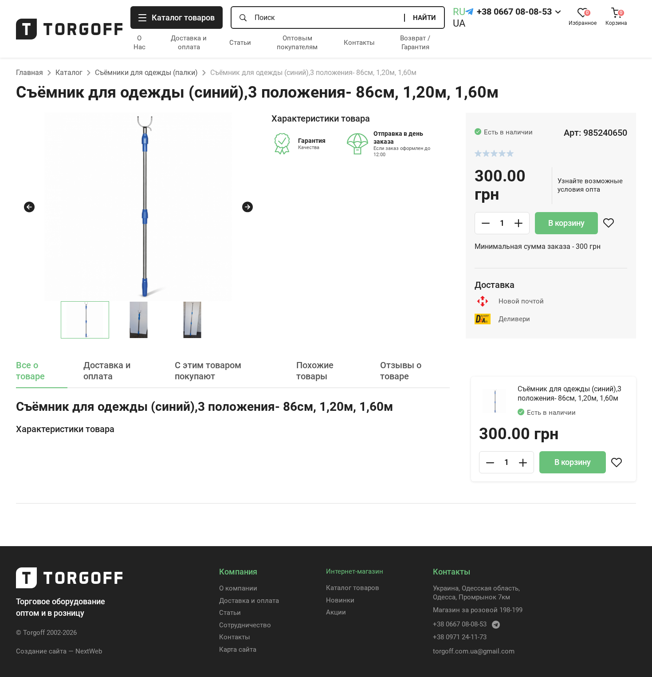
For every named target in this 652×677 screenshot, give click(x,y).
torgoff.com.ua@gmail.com (474, 651)
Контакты (359, 43)
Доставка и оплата (189, 42)
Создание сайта (41, 651)
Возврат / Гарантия (415, 42)
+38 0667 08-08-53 (514, 11)
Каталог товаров (352, 588)
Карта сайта (237, 649)
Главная (29, 72)
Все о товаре (30, 371)
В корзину (566, 223)
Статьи (240, 43)
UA (459, 23)
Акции (336, 612)
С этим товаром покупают (208, 371)
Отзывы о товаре (400, 371)
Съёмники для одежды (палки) (146, 72)
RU (459, 11)
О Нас (139, 42)
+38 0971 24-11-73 (460, 637)
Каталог (68, 72)
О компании (238, 588)
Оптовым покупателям (297, 42)
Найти (424, 18)
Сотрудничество (245, 625)
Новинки (340, 600)
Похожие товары (315, 371)
